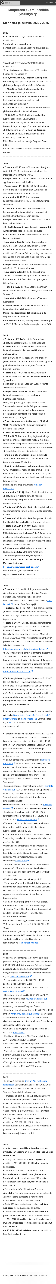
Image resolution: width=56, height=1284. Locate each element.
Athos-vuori (22, 860)
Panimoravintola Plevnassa (25, 1013)
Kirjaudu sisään (40, 1275)
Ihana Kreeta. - (29, 718)
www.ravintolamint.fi (28, 819)
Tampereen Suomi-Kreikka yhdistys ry (28, 12)
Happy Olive (10, 718)
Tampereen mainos (28, 942)
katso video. (18, 1032)
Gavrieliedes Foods (23, 715)
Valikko (52, 2)
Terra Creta (42, 715)
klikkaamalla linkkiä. (21, 976)
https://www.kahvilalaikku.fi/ (18, 671)
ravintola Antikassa (14, 991)
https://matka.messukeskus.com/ (21, 566)
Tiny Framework (21, 1275)
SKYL (11, 722)
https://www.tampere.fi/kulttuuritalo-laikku (25, 649)
